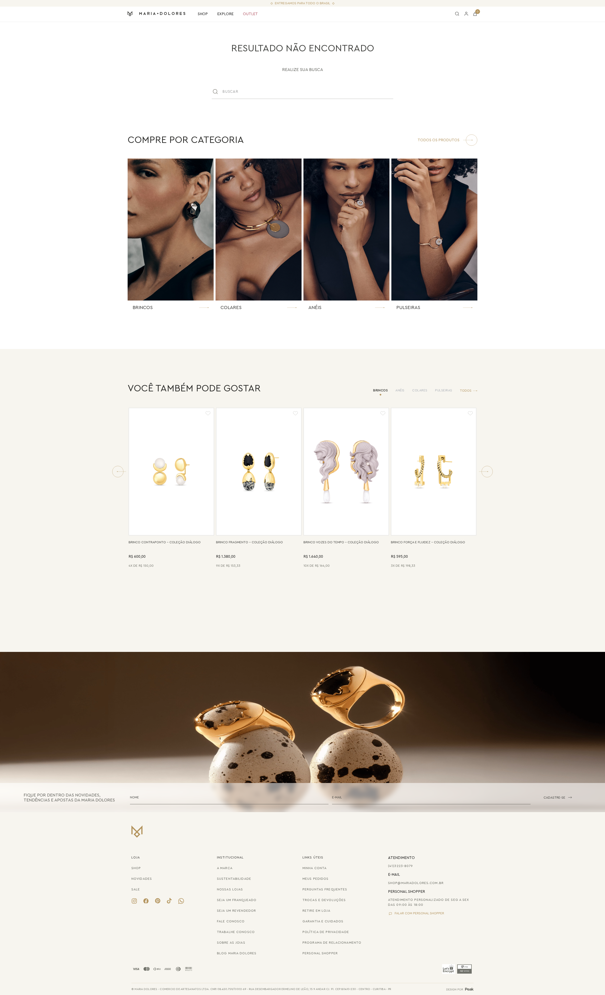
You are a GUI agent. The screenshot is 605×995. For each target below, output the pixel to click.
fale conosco (231, 921)
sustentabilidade (234, 878)
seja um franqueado (236, 900)
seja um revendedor (236, 910)
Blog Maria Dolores (236, 953)
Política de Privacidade (325, 932)
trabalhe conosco (236, 932)
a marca (225, 868)
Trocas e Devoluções (324, 900)
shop (136, 868)
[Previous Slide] (119, 471)
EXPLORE (225, 14)
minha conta (314, 868)
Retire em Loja (316, 910)
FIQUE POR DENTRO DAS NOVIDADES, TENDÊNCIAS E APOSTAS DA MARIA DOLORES (69, 797)
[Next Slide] (486, 471)
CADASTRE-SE (554, 797)
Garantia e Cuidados (322, 921)
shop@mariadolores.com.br (416, 883)
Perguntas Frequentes (324, 889)
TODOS (465, 390)
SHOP (203, 14)
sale (135, 889)
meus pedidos (315, 878)
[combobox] (302, 92)
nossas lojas (230, 889)
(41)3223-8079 (400, 866)
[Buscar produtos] (392, 92)
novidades (141, 878)
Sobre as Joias (231, 942)
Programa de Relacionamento (331, 942)
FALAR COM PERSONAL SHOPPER (419, 913)
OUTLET (250, 14)
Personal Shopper (320, 953)
